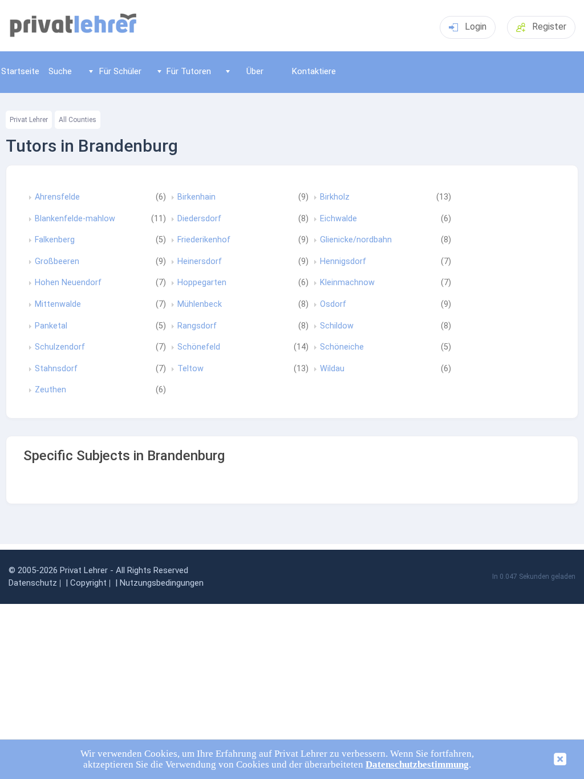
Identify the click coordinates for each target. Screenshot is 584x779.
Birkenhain (196, 197)
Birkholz (335, 197)
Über (254, 71)
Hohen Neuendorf (68, 282)
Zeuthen (50, 390)
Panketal (51, 326)
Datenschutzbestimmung (417, 764)
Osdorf (333, 304)
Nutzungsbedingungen (162, 583)
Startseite (20, 71)
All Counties (77, 120)
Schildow (337, 326)
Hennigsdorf (343, 261)
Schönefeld (198, 347)
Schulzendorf (60, 347)
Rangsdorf (197, 326)
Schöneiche (342, 347)
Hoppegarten (201, 282)
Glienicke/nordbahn (356, 240)
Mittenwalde (58, 304)
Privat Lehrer (29, 120)
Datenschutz (33, 583)
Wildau (332, 369)
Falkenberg (55, 240)
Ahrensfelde (57, 197)
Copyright (88, 583)
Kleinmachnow (347, 282)
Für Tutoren (189, 71)
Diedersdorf (199, 219)
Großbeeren (57, 261)
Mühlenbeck (199, 304)
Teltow (190, 369)
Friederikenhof (203, 240)
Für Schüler (120, 71)
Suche (60, 71)
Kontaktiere (314, 71)
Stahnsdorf (56, 369)
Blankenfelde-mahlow (75, 219)
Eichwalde (338, 219)
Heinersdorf (199, 261)
